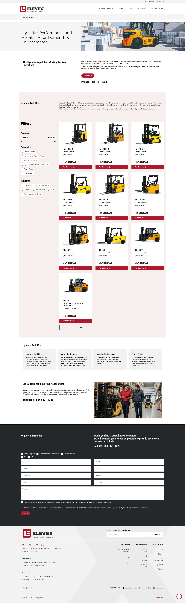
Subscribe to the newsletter (118, 530)
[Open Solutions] (146, 9)
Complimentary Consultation (50, 454)
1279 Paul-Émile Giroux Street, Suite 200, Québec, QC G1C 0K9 (44, 562)
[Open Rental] (124, 9)
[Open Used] (134, 9)
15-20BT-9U (104, 149)
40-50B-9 (103, 250)
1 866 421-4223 (38, 552)
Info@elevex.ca (28, 588)
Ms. (32, 457)
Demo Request (70, 454)
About (145, 1)
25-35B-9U (103, 199)
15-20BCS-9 (68, 149)
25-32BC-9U (140, 199)
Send (25, 513)
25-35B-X (67, 250)
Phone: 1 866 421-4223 (94, 81)
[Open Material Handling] (113, 9)
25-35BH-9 (67, 199)
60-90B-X (67, 300)
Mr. (25, 457)
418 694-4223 (27, 566)
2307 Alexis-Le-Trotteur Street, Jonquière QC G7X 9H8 (41, 576)
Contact (158, 1)
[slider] (21, 141)
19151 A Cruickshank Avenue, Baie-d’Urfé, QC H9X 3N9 (41, 548)
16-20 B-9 (139, 149)
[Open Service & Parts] (164, 9)
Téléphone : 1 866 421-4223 (38, 399)
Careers (151, 1)
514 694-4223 (27, 552)
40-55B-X (139, 250)
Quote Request (29, 454)
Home (25, 17)
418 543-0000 (27, 579)
